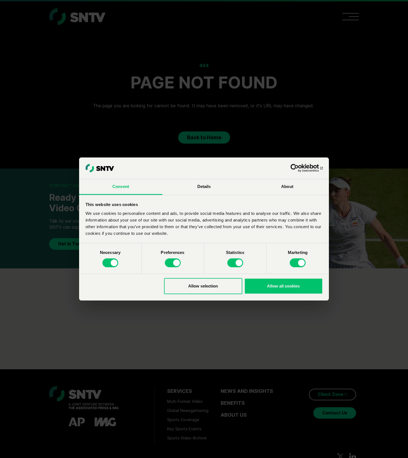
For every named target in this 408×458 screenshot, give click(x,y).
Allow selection (203, 286)
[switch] (173, 262)
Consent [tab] (120, 186)
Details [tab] (204, 186)
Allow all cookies (283, 286)
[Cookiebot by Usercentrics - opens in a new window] (298, 168)
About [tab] (287, 186)
